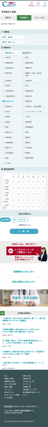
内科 (27, 57)
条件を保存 (5, 220)
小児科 (27, 117)
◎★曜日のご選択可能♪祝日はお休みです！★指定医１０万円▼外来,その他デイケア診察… (23, 353)
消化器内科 (9, 68)
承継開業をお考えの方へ (24, 272)
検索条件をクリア (25, 225)
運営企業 (25, 379)
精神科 (7, 122)
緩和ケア (8, 148)
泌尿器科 (28, 122)
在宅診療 (28, 148)
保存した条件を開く (19, 220)
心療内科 (28, 81)
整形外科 (28, 101)
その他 (7, 163)
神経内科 (8, 73)
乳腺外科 (28, 96)
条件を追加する (24, 214)
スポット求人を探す (10, 384)
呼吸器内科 (9, 63)
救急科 (27, 142)
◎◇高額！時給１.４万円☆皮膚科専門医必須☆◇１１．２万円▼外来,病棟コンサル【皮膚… (22, 342)
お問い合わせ (27, 376)
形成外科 (8, 106)
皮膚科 (7, 117)
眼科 (7, 127)
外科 (27, 86)
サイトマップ (27, 384)
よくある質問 (8, 398)
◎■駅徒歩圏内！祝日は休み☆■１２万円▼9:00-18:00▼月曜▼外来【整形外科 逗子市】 (21, 330)
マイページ (7, 389)
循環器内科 (29, 63)
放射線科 (8, 137)
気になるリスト (9, 392)
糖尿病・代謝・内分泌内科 (33, 74)
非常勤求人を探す (9, 381)
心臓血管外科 (10, 96)
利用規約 (25, 387)
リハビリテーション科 (33, 111)
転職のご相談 (8, 387)
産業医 (27, 153)
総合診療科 (9, 153)
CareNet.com (27, 381)
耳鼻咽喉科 (29, 127)
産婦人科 (8, 132)
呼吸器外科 (29, 91)
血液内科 (8, 81)
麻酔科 (27, 137)
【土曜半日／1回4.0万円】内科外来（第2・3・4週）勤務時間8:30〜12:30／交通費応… (23, 319)
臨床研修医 (29, 158)
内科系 (7, 57)
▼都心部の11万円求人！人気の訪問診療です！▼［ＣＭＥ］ (23, 364)
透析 (27, 132)
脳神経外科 (9, 101)
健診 (7, 158)
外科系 (7, 86)
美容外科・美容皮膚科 (33, 106)
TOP (5, 376)
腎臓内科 (28, 68)
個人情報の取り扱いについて (31, 392)
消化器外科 (9, 91)
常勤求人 (8, 18)
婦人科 (7, 111)
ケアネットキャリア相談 (11, 395)
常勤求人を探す (9, 379)
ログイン (25, 395)
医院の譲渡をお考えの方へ (24, 282)
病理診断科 (9, 142)
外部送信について (28, 389)
